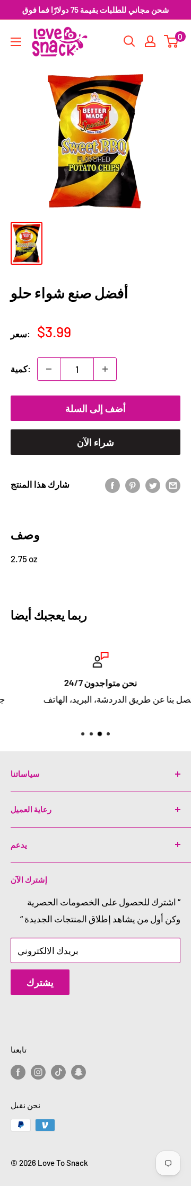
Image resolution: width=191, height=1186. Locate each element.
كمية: (21, 368)
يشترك (40, 982)
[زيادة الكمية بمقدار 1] (105, 369)
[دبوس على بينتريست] (132, 484)
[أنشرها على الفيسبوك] (112, 484)
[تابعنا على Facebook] (18, 1071)
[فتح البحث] (129, 41)
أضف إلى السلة (95, 408)
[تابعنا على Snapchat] (78, 1071)
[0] (171, 41)
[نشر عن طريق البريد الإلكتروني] (173, 484)
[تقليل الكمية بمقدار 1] (49, 369)
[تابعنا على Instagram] (38, 1071)
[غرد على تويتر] (152, 484)
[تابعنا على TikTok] (58, 1071)
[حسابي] (150, 41)
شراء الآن (95, 442)
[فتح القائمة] (16, 42)
